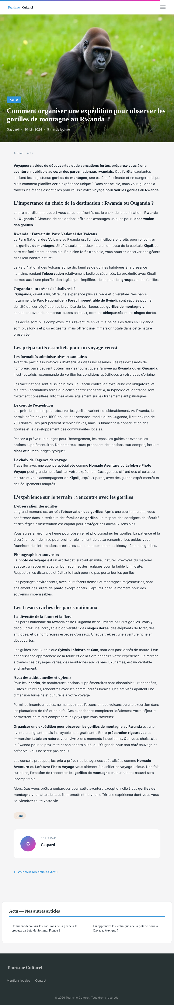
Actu (14, 99)
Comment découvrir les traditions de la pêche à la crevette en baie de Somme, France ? (44, 928)
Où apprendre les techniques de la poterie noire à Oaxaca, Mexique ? (125, 928)
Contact (40, 980)
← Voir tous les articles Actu (36, 872)
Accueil (18, 153)
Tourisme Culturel (24, 967)
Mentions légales (18, 980)
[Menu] (163, 7)
